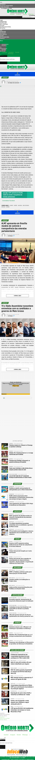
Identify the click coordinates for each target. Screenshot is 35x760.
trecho (3, 206)
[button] (17, 15)
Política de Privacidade (3, 47)
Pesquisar (19, 17)
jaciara (20, 205)
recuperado (26, 205)
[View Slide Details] (17, 76)
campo (11, 205)
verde (8, 206)
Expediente (2, 713)
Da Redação (10, 235)
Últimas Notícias (3, 50)
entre (16, 205)
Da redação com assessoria (13, 82)
